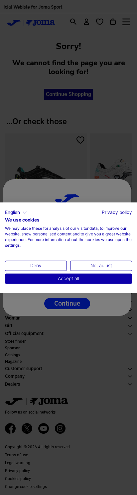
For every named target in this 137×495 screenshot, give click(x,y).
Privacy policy (117, 212)
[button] (16, 213)
